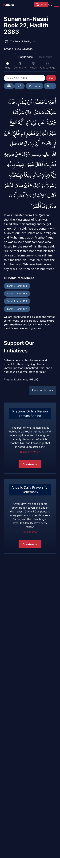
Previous (34, 86)
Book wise (45, 56)
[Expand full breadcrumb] (6, 41)
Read (7, 67)
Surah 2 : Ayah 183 (17, 285)
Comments (20, 67)
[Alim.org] (9, 4)
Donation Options (42, 390)
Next (50, 86)
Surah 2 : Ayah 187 (17, 308)
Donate (43, 5)
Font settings (47, 67)
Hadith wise (25, 56)
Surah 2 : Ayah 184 (17, 293)
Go (51, 78)
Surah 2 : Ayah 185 (17, 301)
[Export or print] (9, 86)
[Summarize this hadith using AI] (19, 86)
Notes (33, 67)
